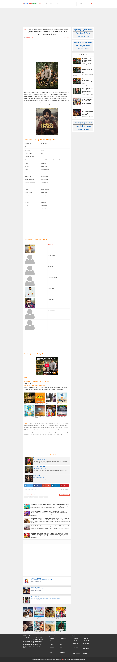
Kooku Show (37, 646)
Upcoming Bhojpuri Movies (83, 123)
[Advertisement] (58, 17)
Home (41, 3)
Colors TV (86, 638)
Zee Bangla (86, 640)
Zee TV (75, 640)
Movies (46, 3)
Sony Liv (51, 649)
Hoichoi (51, 644)
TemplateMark (67, 659)
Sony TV (76, 643)
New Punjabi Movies (83, 46)
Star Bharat (86, 643)
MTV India (86, 648)
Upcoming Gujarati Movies (83, 30)
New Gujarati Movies (83, 33)
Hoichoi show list (28, 644)
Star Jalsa (86, 651)
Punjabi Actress (83, 49)
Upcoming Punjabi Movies (83, 42)
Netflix (61, 647)
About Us (62, 3)
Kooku (61, 644)
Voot (51, 652)
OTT (51, 3)
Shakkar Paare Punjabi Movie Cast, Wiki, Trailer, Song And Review (47, 504)
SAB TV (85, 653)
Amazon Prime (63, 638)
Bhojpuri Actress (83, 129)
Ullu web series (38, 644)
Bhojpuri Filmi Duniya (43, 659)
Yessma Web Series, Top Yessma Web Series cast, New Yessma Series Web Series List (87, 102)
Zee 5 (51, 654)
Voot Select (62, 652)
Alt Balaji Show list (39, 639)
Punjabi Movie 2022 (29, 37)
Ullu (60, 649)
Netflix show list (38, 637)
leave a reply (66, 37)
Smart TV (56, 3)
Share (38, 485)
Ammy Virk (50, 244)
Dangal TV (86, 645)
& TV (75, 651)
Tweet (30, 485)
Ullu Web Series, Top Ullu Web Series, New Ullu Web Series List (87, 60)
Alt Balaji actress (28, 641)
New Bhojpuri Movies (83, 126)
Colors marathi (77, 653)
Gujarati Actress (83, 36)
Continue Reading (60, 507)
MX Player (52, 647)
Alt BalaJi (52, 638)
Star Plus (76, 638)
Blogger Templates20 (80, 659)
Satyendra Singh (37, 494)
